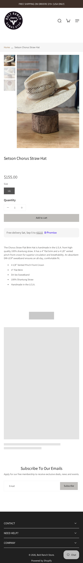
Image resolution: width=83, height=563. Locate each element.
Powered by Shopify (41, 560)
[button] (41, 218)
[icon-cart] (68, 20)
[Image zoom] (48, 101)
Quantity (10, 200)
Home (7, 47)
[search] (59, 20)
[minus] (8, 207)
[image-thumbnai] (9, 60)
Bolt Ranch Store (45, 554)
